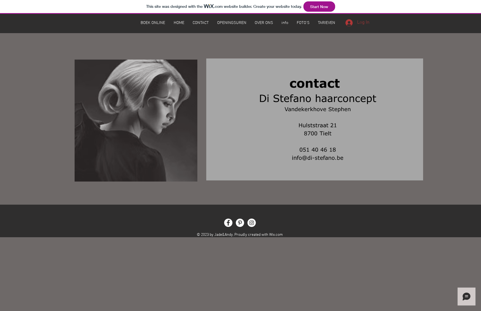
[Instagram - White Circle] (251, 223)
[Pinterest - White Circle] (240, 223)
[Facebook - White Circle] (228, 223)
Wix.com (276, 234)
